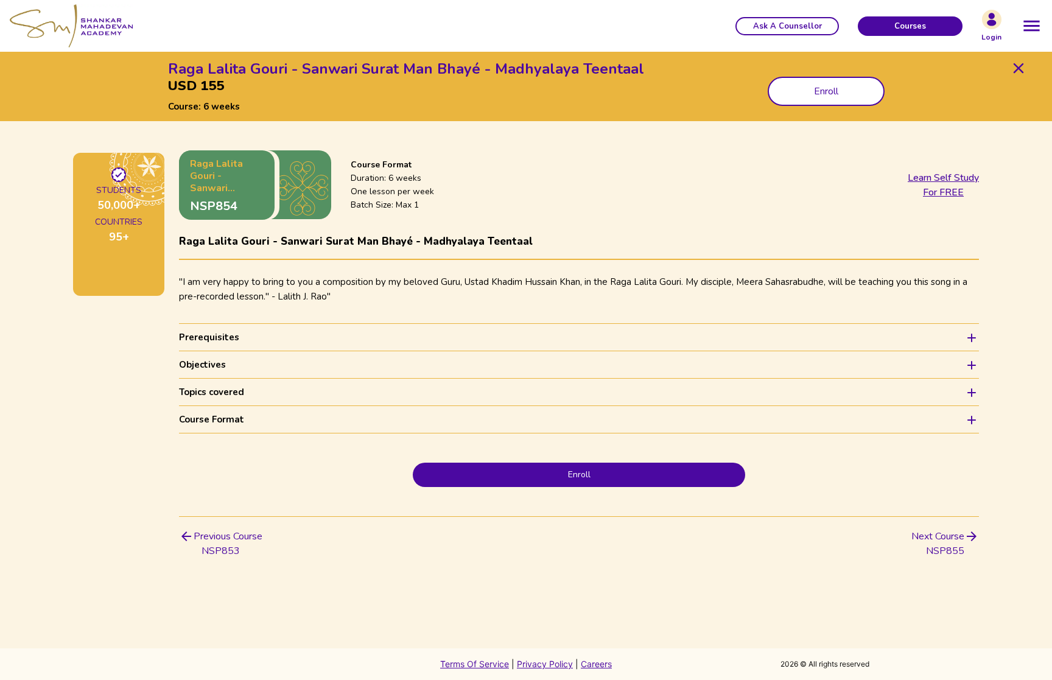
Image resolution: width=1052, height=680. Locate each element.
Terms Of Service (474, 664)
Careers (596, 664)
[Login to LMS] (991, 19)
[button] (787, 26)
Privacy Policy (545, 664)
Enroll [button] (826, 91)
